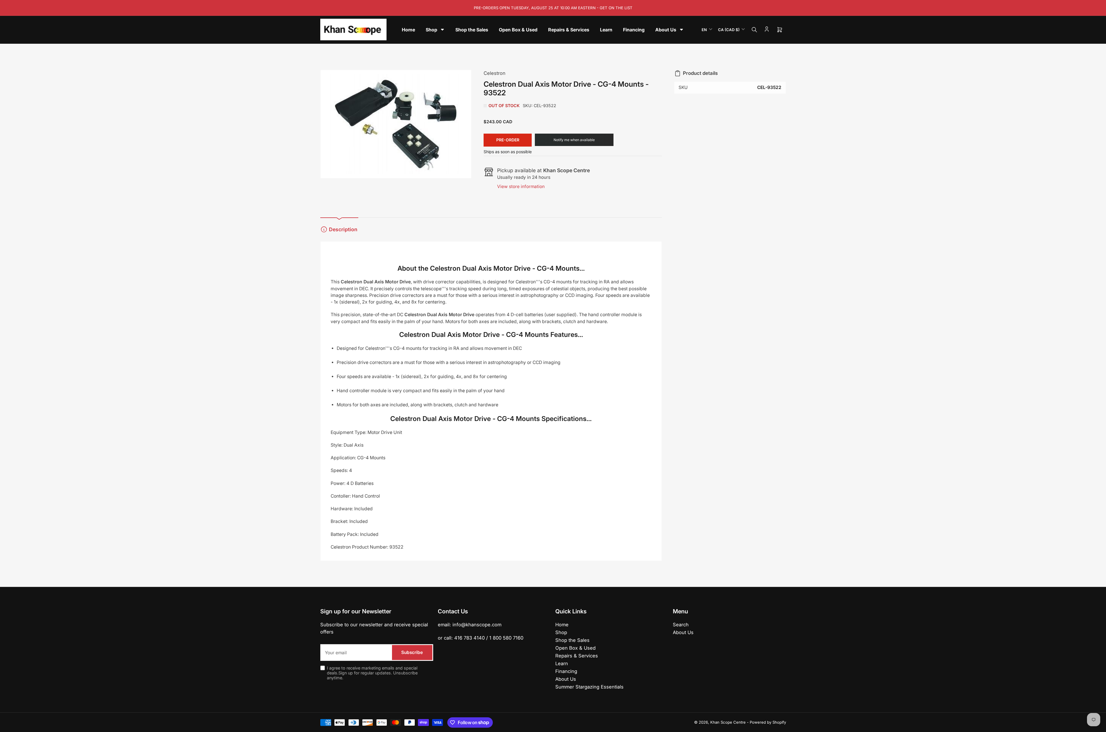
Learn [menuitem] (606, 30)
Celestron (494, 73)
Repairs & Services (576, 656)
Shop (561, 632)
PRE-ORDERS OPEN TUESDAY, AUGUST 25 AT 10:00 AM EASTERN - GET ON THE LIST (553, 7)
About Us (565, 679)
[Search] (754, 29)
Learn (561, 663)
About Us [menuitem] (665, 30)
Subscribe (412, 652)
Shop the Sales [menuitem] (471, 30)
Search (681, 624)
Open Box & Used (575, 648)
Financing (566, 671)
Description (343, 229)
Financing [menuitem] (634, 30)
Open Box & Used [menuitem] (518, 30)
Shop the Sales (572, 640)
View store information (521, 186)
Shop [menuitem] (431, 30)
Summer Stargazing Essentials (589, 687)
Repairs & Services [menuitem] (568, 30)
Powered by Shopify (768, 722)
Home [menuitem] (408, 30)
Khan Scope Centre (728, 722)
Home (562, 624)
